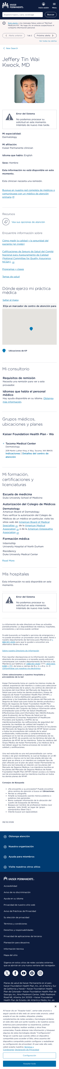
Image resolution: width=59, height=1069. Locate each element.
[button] (31, 329)
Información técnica (14, 949)
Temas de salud (11, 276)
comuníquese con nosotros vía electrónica (21, 668)
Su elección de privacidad (16, 917)
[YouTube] (23, 973)
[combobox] (22, 14)
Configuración (29, 1055)
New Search (12, 48)
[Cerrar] (55, 1006)
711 (10, 666)
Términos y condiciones (15, 924)
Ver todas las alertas (48, 41)
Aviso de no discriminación (17, 892)
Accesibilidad (10, 886)
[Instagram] (40, 973)
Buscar (50, 14)
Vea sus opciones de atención (28, 222)
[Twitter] (6, 973)
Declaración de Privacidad (27, 1050)
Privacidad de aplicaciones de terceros (23, 936)
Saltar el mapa (10, 300)
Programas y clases (13, 269)
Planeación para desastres (17, 942)
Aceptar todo (29, 1064)
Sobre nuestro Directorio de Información (20, 651)
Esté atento (13, 23)
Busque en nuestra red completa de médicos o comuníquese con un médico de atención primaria (28, 193)
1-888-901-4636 (33, 664)
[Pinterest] (31, 973)
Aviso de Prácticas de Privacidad (20, 911)
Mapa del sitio (10, 955)
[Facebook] (15, 973)
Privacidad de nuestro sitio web (19, 905)
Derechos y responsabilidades (18, 930)
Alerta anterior (15, 35)
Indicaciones (13, 453)
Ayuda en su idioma (13, 898)
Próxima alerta (43, 35)
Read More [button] (8, 560)
